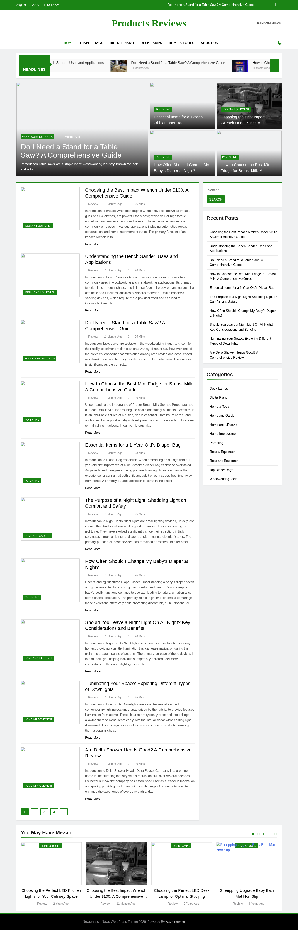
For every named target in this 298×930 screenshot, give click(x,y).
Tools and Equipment (39, 292)
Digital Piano (122, 43)
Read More (93, 244)
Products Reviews (149, 23)
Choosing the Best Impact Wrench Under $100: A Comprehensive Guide (243, 123)
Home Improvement (38, 719)
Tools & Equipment (235, 109)
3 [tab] (264, 834)
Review (93, 204)
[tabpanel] (51, 874)
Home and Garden (37, 536)
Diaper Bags (91, 43)
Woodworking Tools (39, 358)
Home (69, 43)
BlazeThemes (175, 921)
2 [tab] (258, 834)
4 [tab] (270, 834)
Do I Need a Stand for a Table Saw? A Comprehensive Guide (152, 63)
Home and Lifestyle (38, 658)
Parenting (29, 136)
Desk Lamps (151, 43)
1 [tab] (253, 834)
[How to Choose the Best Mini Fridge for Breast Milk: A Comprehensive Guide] (214, 68)
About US (209, 43)
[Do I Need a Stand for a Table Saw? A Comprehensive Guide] (92, 68)
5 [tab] (275, 834)
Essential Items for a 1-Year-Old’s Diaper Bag (133, 445)
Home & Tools (181, 43)
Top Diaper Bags (221, 470)
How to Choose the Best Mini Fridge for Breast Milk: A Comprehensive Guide (199, 5)
